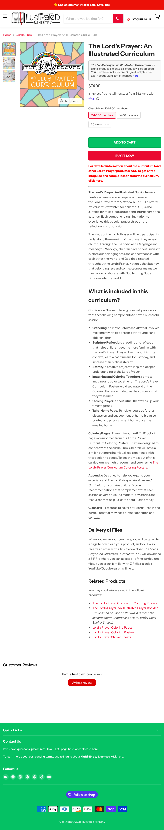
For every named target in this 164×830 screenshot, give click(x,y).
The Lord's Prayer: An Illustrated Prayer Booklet (125, 608)
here (135, 75)
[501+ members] (100, 129)
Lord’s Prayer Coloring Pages (112, 627)
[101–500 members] (102, 119)
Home (7, 35)
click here (117, 756)
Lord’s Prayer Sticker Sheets (111, 637)
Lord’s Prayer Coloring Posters (113, 632)
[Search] (118, 18)
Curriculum (24, 35)
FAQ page (61, 749)
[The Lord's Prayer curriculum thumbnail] (9, 49)
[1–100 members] (129, 119)
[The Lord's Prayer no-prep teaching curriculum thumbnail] (9, 76)
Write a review (82, 683)
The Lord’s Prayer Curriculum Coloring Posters (124, 603)
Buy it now (124, 156)
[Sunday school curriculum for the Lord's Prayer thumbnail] (9, 62)
